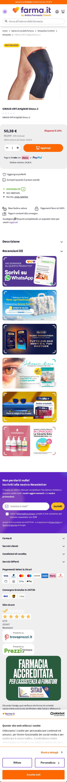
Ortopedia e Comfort (46, 31)
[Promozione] (33, 271)
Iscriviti (58, 506)
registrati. (13, 222)
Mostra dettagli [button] (49, 752)
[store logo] (31, 12)
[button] (4, 11)
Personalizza (48, 762)
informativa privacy (26, 513)
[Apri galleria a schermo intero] (33, 73)
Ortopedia (6, 34)
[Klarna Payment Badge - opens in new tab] (25, 158)
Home (4, 31)
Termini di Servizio (9, 525)
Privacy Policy (54, 522)
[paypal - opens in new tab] (37, 157)
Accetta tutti (33, 774)
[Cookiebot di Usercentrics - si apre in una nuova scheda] (50, 714)
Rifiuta (17, 762)
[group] (8, 113)
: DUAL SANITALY (21, 197)
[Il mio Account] (57, 11)
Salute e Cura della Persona (22, 31)
